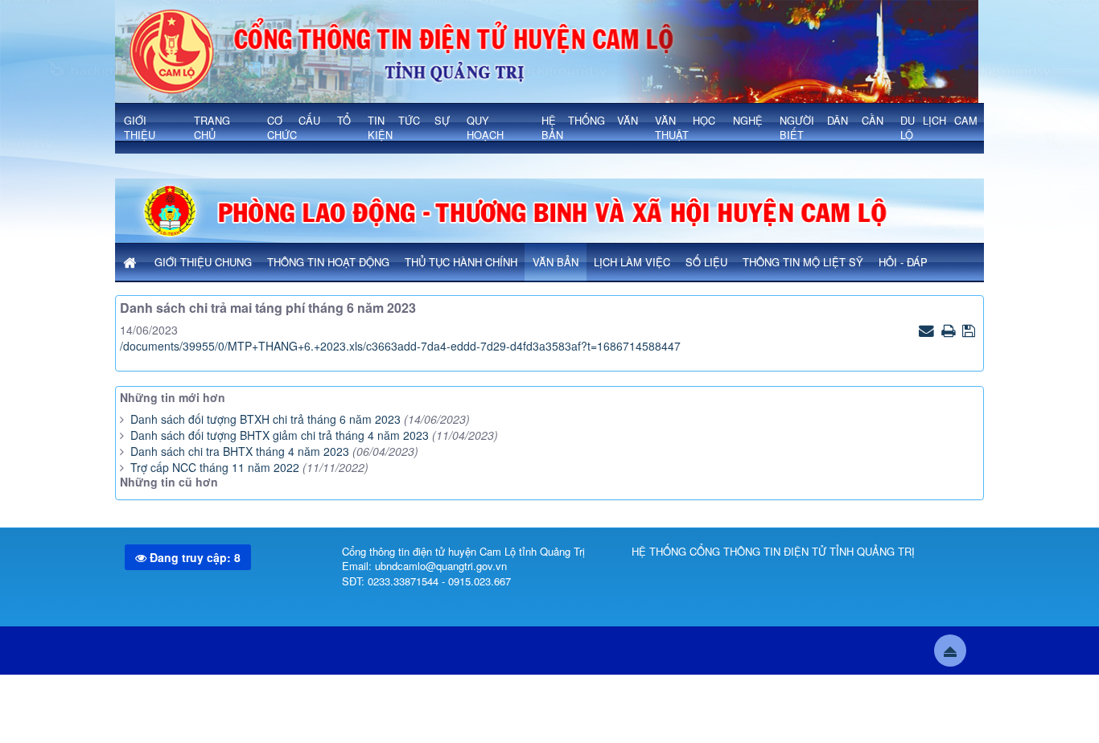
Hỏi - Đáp (903, 261)
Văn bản (555, 261)
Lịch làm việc (632, 261)
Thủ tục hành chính (461, 261)
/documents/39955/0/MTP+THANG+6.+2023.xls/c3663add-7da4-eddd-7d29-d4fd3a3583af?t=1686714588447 (400, 346)
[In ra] (950, 330)
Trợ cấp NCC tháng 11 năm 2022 (214, 467)
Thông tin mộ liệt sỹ (803, 261)
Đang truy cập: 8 (193, 557)
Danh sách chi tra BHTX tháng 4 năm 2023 (239, 451)
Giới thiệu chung (203, 261)
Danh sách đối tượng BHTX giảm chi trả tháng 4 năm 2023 (281, 435)
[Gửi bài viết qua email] (928, 330)
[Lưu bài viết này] (970, 330)
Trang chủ (212, 127)
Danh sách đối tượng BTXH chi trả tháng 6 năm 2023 (265, 419)
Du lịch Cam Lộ (939, 127)
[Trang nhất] (131, 262)
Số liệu (706, 261)
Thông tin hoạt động (328, 261)
